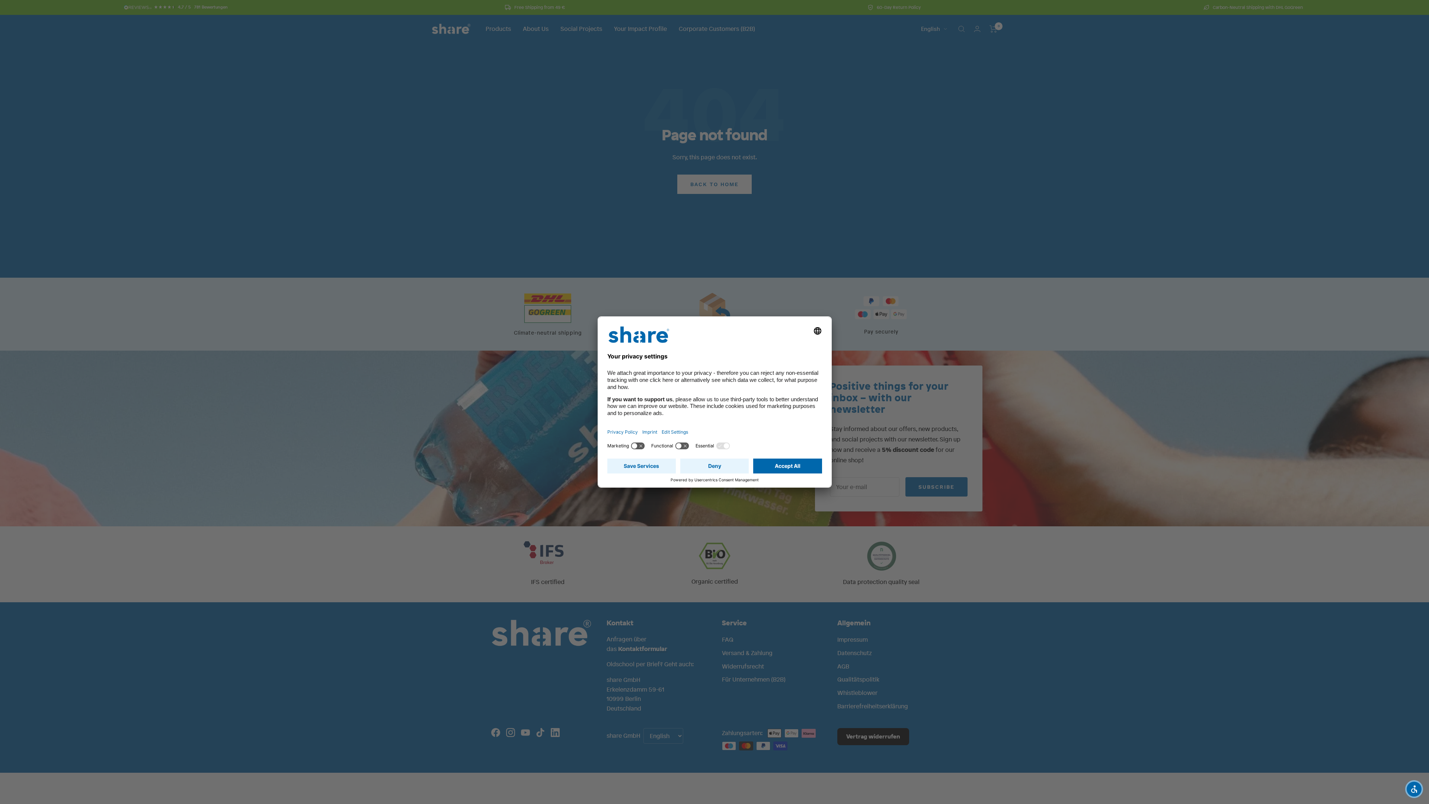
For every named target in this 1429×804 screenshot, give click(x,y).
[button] (1414, 789)
